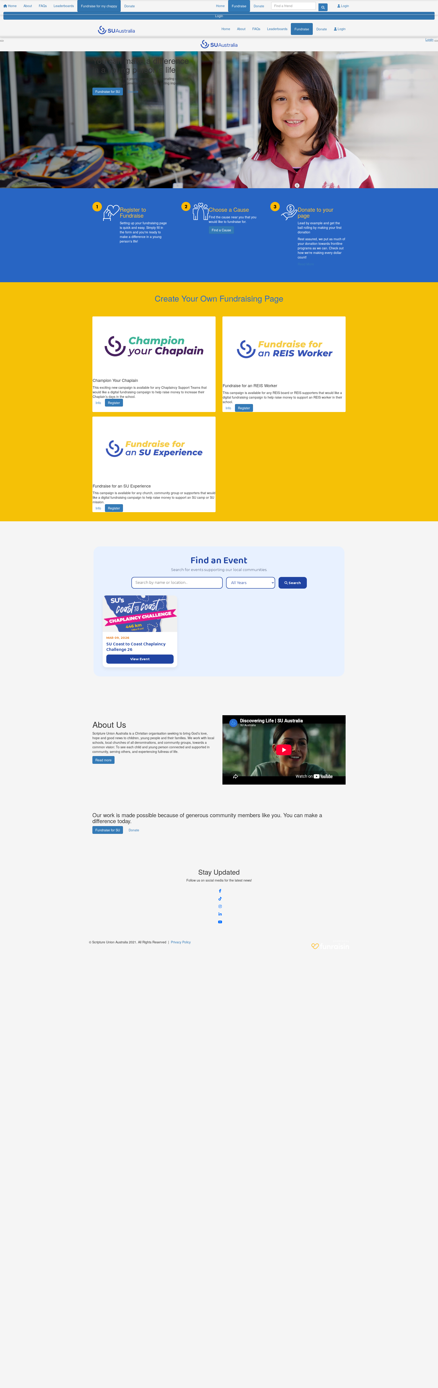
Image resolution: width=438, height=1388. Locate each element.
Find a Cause (221, 230)
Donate (259, 6)
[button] (220, 891)
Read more (103, 760)
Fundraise (239, 6)
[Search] (323, 7)
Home (220, 5)
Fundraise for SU (107, 91)
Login (344, 5)
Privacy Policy (181, 942)
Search (294, 583)
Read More (306, 264)
